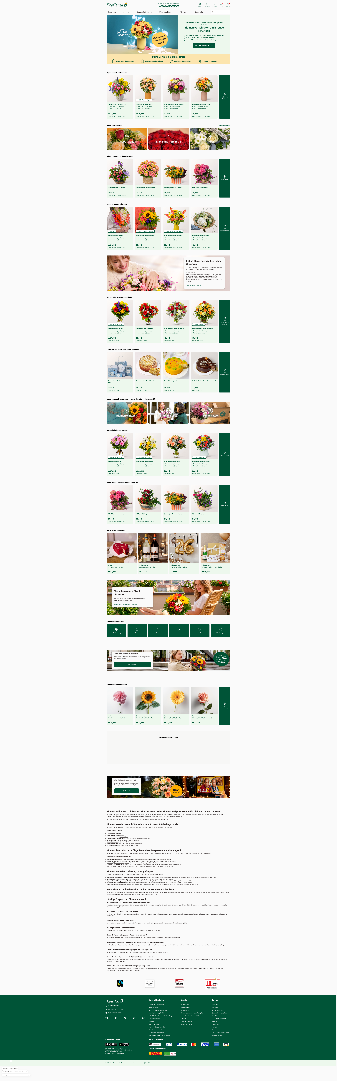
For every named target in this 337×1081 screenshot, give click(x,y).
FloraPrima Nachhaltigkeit (156, 1004)
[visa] (205, 1044)
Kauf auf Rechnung (154, 1019)
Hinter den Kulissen (186, 1021)
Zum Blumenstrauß (205, 45)
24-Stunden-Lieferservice (156, 1033)
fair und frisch (124, 837)
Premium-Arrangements (121, 863)
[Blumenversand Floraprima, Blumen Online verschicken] (117, 7)
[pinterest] (134, 1018)
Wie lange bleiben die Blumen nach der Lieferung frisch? (16, 1075)
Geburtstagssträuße (113, 861)
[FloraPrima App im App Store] (111, 1044)
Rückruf (214, 1021)
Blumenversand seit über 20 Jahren (159, 1035)
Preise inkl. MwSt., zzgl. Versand (114, 1053)
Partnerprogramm (217, 1030)
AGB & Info (215, 1004)
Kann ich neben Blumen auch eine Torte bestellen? (15, 1071)
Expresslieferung (134, 838)
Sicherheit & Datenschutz (219, 1013)
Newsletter (215, 1016)
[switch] (149, 985)
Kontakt (214, 1027)
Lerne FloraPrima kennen (193, 285)
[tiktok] (125, 1018)
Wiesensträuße (111, 860)
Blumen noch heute (154, 1024)
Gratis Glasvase (153, 1007)
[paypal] (182, 1044)
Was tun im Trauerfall (187, 1024)
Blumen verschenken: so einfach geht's (192, 1013)
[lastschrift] (169, 1044)
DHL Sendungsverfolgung (219, 1019)
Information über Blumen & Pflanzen (191, 1016)
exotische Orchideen (152, 865)
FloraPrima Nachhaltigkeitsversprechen (128, 970)
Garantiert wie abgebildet (156, 1013)
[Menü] (153, 981)
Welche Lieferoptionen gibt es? (10, 1068)
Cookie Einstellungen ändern (220, 1033)
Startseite (215, 1007)
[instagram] (116, 1018)
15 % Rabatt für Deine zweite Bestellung (160, 1016)
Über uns (183, 1019)
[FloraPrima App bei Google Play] (124, 1044)
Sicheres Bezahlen (217, 1035)
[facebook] (106, 1018)
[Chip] (179, 983)
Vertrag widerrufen (217, 1010)
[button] (8, 1063)
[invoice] (155, 1044)
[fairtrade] (120, 983)
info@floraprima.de (115, 1009)
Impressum (215, 1024)
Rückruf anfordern (115, 1013)
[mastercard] (193, 1044)
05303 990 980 (170, 5)
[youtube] (143, 1018)
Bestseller (110, 863)
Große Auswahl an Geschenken (158, 1010)
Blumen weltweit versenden (157, 1027)
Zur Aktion (134, 664)
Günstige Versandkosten (156, 1030)
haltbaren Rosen (129, 884)
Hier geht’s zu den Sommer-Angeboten (125, 604)
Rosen (126, 865)
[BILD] (212, 983)
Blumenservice (185, 1004)
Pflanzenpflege (185, 1007)
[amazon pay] (226, 1044)
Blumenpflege (185, 1010)
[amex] (216, 1044)
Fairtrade (151, 1021)
